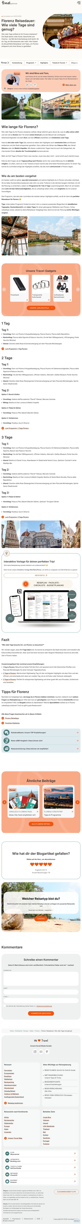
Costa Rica (47, 1117)
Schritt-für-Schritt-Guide (66, 1070)
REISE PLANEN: (51, 1070)
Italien (32, 1031)
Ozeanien (7, 1132)
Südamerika (8, 1123)
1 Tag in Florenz (9, 667)
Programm (30, 63)
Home (12, 1031)
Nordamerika (9, 1120)
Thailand (46, 1129)
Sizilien (45, 1135)
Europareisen (9, 1073)
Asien (6, 1129)
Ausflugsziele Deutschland (14, 1097)
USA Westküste (48, 1126)
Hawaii (45, 1123)
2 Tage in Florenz (9, 673)
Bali (44, 1132)
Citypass (74, 63)
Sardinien (46, 1138)
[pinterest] (47, 1051)
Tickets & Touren (58, 63)
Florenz (37, 1031)
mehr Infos (40, 575)
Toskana (46, 1144)
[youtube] (41, 1051)
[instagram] (35, 1051)
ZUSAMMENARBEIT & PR (66, 1192)
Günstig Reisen (9, 1091)
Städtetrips (8, 1079)
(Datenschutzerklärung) (44, 1006)
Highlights (44, 63)
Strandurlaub (9, 1088)
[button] (78, 2)
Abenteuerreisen (10, 1085)
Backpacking (9, 1082)
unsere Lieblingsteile (39, 308)
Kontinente (18, 1031)
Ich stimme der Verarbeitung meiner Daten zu (29, 1006)
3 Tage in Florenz (9, 679)
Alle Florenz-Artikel (41, 824)
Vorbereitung (17, 63)
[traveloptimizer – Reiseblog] (10, 2)
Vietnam (46, 1120)
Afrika (6, 1117)
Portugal (46, 1141)
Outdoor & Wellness (11, 1094)
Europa (26, 1031)
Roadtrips (7, 1076)
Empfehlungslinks (33, 88)
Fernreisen (8, 1070)
